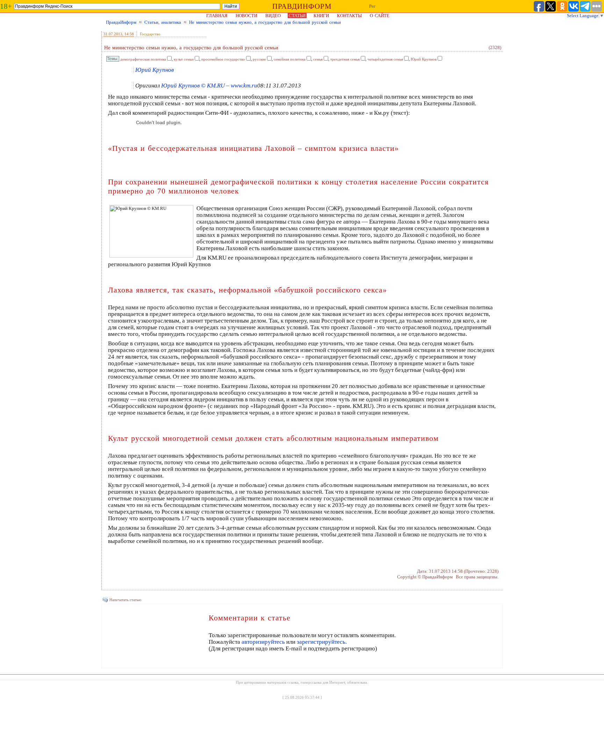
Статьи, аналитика (162, 22)
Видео (273, 15)
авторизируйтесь (263, 642)
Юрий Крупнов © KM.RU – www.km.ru (209, 85)
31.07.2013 (112, 34)
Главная (217, 15)
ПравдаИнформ (121, 22)
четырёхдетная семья (385, 59)
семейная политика (289, 59)
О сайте (379, 15)
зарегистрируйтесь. (322, 642)
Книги (321, 15)
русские (259, 59)
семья (318, 59)
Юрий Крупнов (424, 59)
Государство (150, 34)
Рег (372, 6)
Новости (246, 15)
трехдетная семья (345, 59)
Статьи (297, 15)
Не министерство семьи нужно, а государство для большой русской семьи (265, 22)
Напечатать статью (125, 600)
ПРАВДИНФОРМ (302, 6)
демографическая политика (143, 59)
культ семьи (184, 59)
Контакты (349, 15)
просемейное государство (223, 59)
